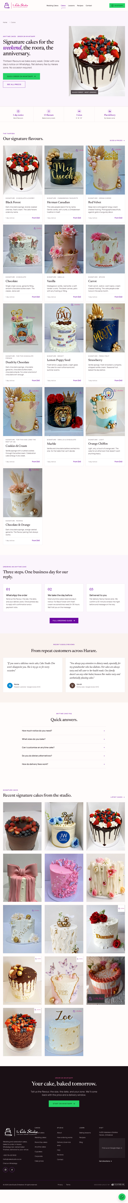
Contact (89, 5)
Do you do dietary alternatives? (37, 755)
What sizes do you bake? (34, 739)
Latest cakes (118, 797)
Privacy (60, 1185)
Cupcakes (38, 1151)
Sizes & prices (117, 140)
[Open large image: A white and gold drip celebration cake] (64, 1032)
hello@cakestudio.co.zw (12, 1159)
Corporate (39, 1156)
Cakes (63, 5)
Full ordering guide (64, 620)
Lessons (71, 5)
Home (5, 22)
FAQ (58, 1150)
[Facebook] (12, 1169)
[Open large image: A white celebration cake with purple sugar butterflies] (64, 980)
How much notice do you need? (37, 730)
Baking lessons (85, 1133)
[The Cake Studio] (16, 5)
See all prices (14, 84)
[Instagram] (5, 1169)
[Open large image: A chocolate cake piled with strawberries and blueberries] (22, 1032)
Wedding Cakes (52, 5)
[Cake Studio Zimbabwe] (21, 1132)
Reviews (60, 1155)
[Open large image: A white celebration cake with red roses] (105, 929)
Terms (68, 1185)
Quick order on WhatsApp (21, 76)
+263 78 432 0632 (9, 1155)
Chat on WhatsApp (10, 1163)
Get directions (105, 1161)
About (59, 1133)
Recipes (80, 5)
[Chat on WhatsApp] (122, 1196)
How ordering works (64, 1137)
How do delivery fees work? (35, 764)
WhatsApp (118, 6)
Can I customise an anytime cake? (38, 747)
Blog (81, 1142)
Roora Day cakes (41, 1142)
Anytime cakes (40, 1147)
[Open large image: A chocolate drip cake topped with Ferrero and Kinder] (22, 980)
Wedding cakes (40, 1137)
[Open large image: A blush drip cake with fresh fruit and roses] (105, 980)
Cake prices (39, 1161)
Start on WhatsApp (64, 1103)
